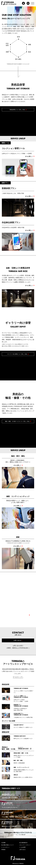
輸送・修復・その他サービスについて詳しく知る (17, 421)
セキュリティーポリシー (25, 844)
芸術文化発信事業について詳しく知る (17, 615)
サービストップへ (18, 677)
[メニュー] (33, 3)
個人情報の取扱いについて (7, 844)
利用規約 (3, 849)
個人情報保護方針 (23, 842)
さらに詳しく (29, 285)
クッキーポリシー (5, 847)
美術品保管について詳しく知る (17, 109)
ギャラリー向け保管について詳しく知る (17, 354)
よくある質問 (22, 847)
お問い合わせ (22, 849)
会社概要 (3, 842)
